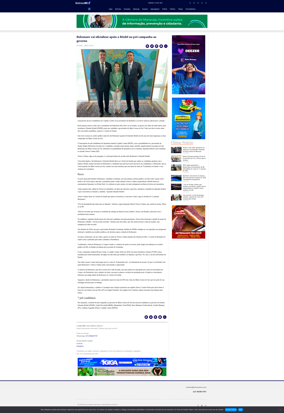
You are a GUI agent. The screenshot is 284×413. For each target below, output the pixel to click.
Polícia (164, 9)
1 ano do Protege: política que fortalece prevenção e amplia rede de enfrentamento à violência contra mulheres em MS (194, 187)
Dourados (127, 9)
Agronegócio (155, 9)
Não (240, 409)
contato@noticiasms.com (196, 387)
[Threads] (198, 2)
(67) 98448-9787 (92, 336)
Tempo (180, 9)
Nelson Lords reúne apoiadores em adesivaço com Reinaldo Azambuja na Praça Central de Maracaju (194, 149)
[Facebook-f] (190, 2)
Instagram (80, 346)
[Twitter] (202, 405)
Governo (145, 9)
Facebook (80, 343)
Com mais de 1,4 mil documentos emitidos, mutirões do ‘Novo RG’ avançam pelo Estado (193, 197)
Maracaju (136, 9)
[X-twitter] (202, 2)
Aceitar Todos (231, 409)
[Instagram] (194, 2)
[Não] (280, 410)
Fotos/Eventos (190, 9)
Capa (110, 9)
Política (172, 9)
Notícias (118, 9)
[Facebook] (198, 405)
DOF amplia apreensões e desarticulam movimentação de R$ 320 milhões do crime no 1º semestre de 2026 (194, 168)
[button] (147, 46)
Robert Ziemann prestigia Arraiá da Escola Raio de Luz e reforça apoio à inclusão (194, 158)
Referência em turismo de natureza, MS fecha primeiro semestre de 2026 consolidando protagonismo (194, 177)
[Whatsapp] (206, 2)
